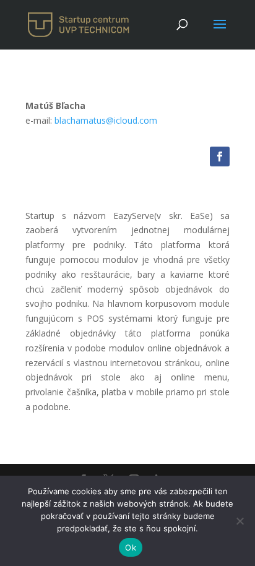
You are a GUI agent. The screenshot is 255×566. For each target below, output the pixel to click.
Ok (130, 547)
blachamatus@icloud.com (105, 120)
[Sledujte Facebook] (220, 156)
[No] (239, 521)
